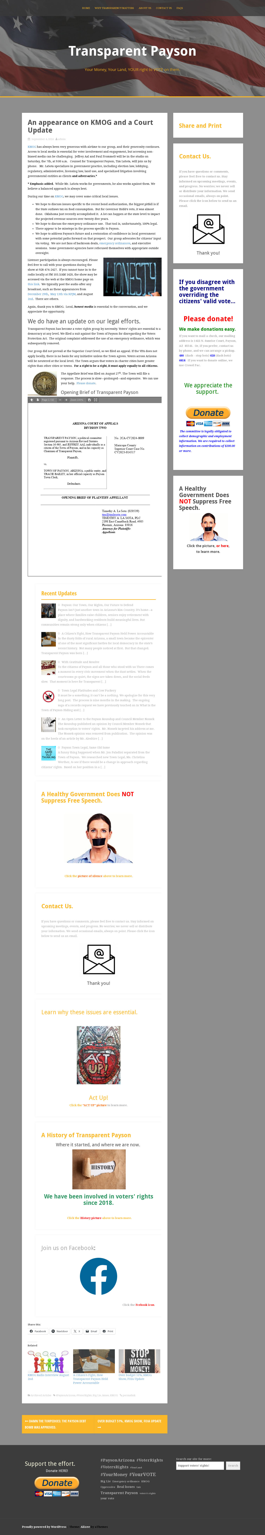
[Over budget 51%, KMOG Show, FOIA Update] (139, 1361)
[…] (109, 624)
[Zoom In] (66, 400)
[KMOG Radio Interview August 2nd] (48, 1361)
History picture (90, 1218)
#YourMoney (113, 1474)
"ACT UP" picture (95, 1105)
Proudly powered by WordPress (44, 1526)
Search (233, 1465)
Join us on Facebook (67, 1248)
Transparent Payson (132, 51)
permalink (128, 1395)
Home (86, 8)
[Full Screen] (96, 400)
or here (222, 546)
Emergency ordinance (126, 1481)
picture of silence (90, 876)
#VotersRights (114, 1467)
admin (62, 139)
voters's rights (148, 1493)
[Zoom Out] (60, 400)
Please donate (86, 383)
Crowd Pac (192, 365)
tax (139, 1487)
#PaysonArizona (65, 1395)
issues (105, 1395)
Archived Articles (41, 1395)
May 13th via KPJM (63, 294)
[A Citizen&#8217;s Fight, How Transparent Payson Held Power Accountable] (94, 1361)
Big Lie (97, 1395)
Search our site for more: (194, 1459)
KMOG (32, 146)
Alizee (85, 1526)
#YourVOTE (142, 1474)
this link (33, 284)
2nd (30, 298)
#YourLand (136, 1467)
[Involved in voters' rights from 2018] (99, 1169)
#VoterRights (84, 1395)
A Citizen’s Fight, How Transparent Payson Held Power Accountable (90, 1379)
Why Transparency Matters (114, 8)
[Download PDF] (89, 400)
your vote (107, 1498)
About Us (145, 8)
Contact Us (164, 8)
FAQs (180, 8)
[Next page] (38, 400)
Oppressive (107, 1487)
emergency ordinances (114, 243)
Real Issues (126, 1487)
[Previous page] (32, 400)
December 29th (38, 294)
